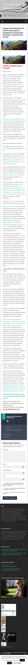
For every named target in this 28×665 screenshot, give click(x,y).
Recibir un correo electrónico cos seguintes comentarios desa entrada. (14, 489)
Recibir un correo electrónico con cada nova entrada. (14, 493)
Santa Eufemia (16, 220)
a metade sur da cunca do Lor (12, 206)
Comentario (6, 449)
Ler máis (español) (16, 663)
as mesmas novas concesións (14, 175)
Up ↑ (25, 654)
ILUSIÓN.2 (8, 157)
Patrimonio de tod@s (18, 84)
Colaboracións (8, 430)
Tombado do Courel (13, 201)
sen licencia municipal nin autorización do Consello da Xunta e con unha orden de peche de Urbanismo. (13, 161)
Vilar (17, 222)
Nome (4, 464)
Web (4, 476)
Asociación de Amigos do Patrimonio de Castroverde (14, 6)
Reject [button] (9, 662)
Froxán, (14, 222)
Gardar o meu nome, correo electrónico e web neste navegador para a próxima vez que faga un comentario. (13, 484)
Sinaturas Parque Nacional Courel (14, 397)
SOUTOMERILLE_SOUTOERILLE (10, 566)
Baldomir (5, 222)
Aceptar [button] (22, 660)
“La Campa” (22, 235)
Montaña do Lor (15, 224)
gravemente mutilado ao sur (9, 173)
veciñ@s (9, 76)
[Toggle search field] (26, 21)
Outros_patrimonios (17, 430)
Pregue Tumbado (7, 148)
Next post (7, 437)
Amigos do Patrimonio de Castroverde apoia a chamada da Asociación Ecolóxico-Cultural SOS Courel (13, 32)
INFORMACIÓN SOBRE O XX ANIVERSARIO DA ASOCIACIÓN (11, 569)
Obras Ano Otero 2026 (6, 647)
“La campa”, (20, 157)
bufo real (10, 218)
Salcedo (8, 224)
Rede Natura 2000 (7, 84)
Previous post (8, 434)
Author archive (7, 421)
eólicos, (19, 284)
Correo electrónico (7, 470)
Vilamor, (10, 222)
